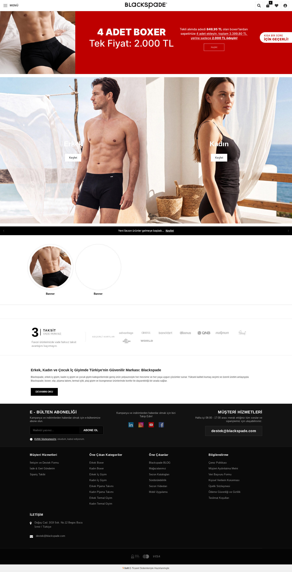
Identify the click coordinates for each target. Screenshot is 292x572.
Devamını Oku (44, 391)
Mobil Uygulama (158, 491)
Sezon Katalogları (159, 474)
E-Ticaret (134, 568)
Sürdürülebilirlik (157, 480)
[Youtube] (151, 424)
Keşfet (170, 230)
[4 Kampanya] (146, 37)
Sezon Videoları (158, 486)
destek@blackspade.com (50, 535)
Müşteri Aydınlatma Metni (223, 468)
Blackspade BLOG (159, 462)
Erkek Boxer (96, 462)
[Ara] (259, 5)
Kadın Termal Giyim (100, 503)
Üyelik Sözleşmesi (219, 486)
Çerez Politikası (218, 462)
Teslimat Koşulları (219, 497)
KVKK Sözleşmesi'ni (45, 439)
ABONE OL (90, 430)
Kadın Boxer (96, 468)
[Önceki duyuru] (3, 230)
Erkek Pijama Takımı (101, 486)
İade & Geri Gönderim (42, 468)
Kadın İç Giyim (98, 480)
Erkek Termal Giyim (100, 497)
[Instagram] (141, 424)
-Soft (126, 568)
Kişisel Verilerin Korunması (224, 480)
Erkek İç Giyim (98, 474)
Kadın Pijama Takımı (101, 491)
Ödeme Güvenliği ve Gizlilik (225, 491)
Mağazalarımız (157, 468)
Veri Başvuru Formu (220, 474)
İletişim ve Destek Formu (44, 462)
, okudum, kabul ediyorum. (59, 439)
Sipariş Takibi (37, 474)
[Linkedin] (130, 424)
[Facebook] (161, 424)
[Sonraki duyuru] (288, 230)
